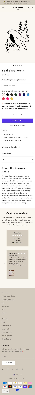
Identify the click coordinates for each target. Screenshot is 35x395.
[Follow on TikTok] (22, 369)
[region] (17, 264)
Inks (3, 303)
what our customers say (17, 218)
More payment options (17, 125)
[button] (4, 264)
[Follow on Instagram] (8, 369)
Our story (5, 293)
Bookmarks (5, 306)
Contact (4, 313)
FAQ (3, 322)
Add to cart (17, 115)
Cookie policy (7, 332)
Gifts (3, 309)
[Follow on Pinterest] (12, 369)
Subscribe (8, 363)
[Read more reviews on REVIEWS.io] (17, 243)
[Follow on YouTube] (17, 369)
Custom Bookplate (8, 299)
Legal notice (6, 329)
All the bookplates (8, 296)
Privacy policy (7, 336)
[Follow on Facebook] (3, 369)
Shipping (5, 319)
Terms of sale (6, 326)
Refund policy (6, 339)
